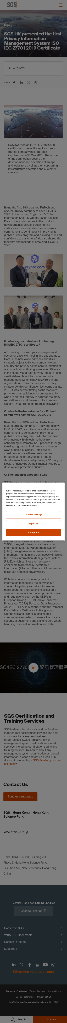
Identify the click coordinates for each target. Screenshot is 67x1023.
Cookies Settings (33, 514)
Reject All (33, 523)
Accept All (33, 532)
